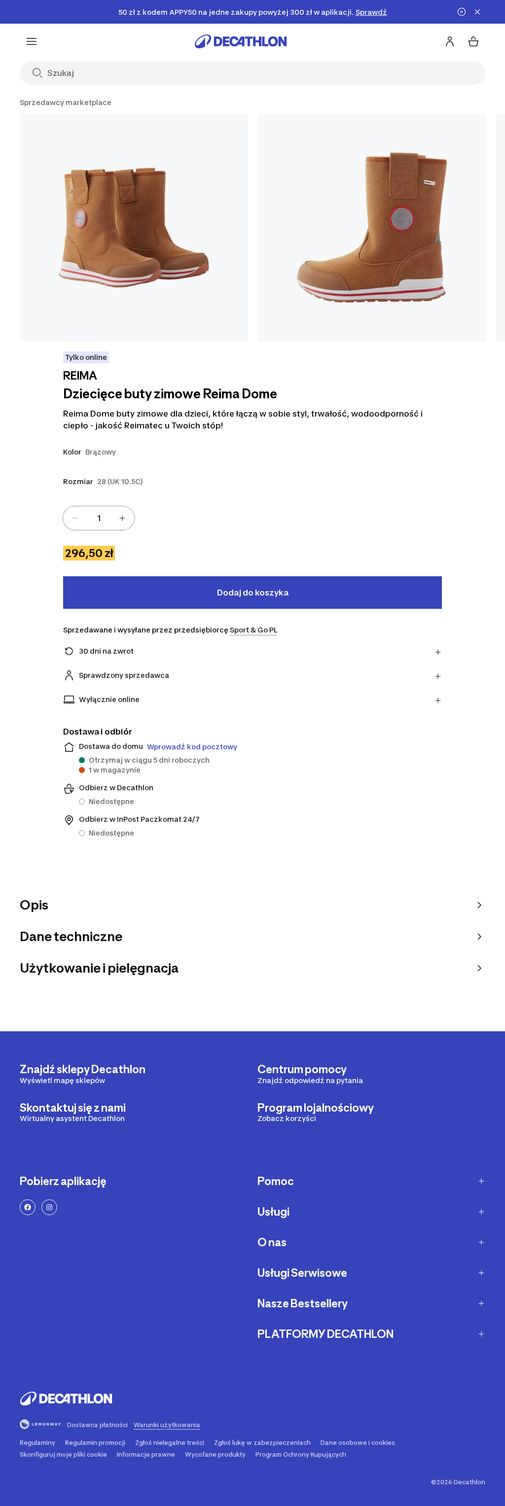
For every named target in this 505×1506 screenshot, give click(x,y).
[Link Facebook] (28, 1207)
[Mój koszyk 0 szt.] (473, 41)
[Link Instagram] (49, 1207)
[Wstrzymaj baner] (461, 12)
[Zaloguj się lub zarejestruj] (450, 41)
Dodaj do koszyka (253, 592)
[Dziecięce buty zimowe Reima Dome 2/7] (372, 227)
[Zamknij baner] (477, 12)
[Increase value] (122, 518)
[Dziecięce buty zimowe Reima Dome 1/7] (134, 227)
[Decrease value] (75, 518)
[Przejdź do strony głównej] (240, 41)
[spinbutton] (98, 518)
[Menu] (31, 41)
